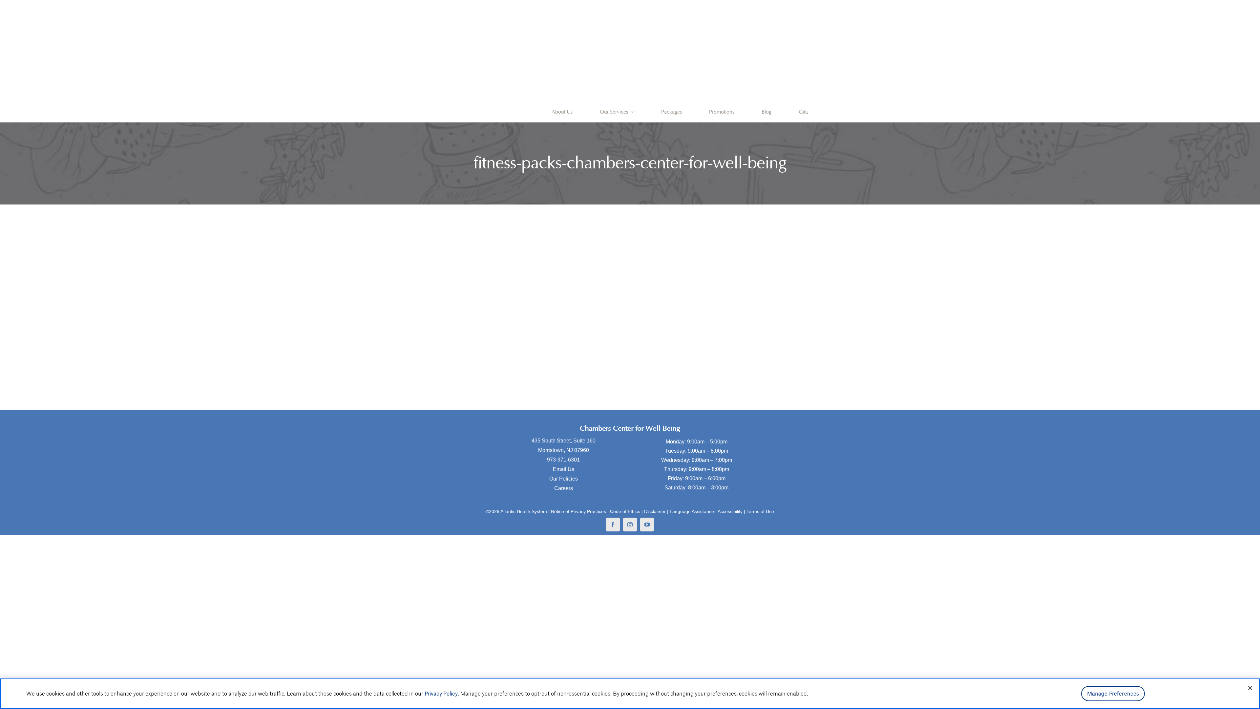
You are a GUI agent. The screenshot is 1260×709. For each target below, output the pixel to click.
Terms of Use (760, 511)
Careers (563, 488)
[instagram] (630, 524)
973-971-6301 (563, 459)
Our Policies (563, 479)
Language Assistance (692, 511)
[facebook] (613, 524)
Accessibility (730, 511)
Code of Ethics (625, 511)
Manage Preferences (1113, 693)
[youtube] (647, 524)
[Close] (1250, 688)
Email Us (563, 469)
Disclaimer (655, 511)
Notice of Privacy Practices (578, 511)
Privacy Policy (441, 693)
